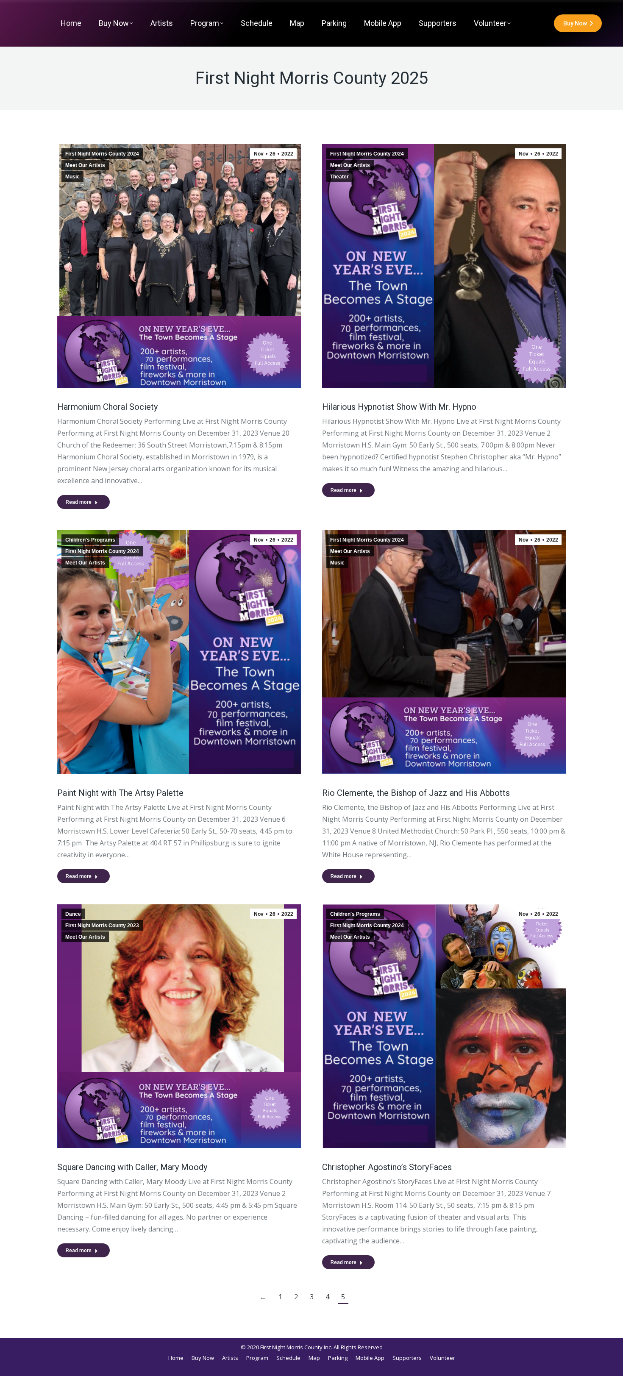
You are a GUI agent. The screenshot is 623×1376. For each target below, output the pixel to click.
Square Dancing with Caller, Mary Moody (132, 1167)
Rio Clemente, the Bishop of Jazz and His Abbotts (416, 793)
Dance (73, 914)
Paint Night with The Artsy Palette (120, 793)
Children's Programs (90, 540)
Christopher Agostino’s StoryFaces (387, 1167)
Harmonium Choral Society (107, 407)
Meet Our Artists (85, 165)
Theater (339, 177)
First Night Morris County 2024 (102, 154)
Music (72, 177)
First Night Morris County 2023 (102, 925)
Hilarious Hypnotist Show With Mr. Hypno (399, 407)
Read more (79, 502)
